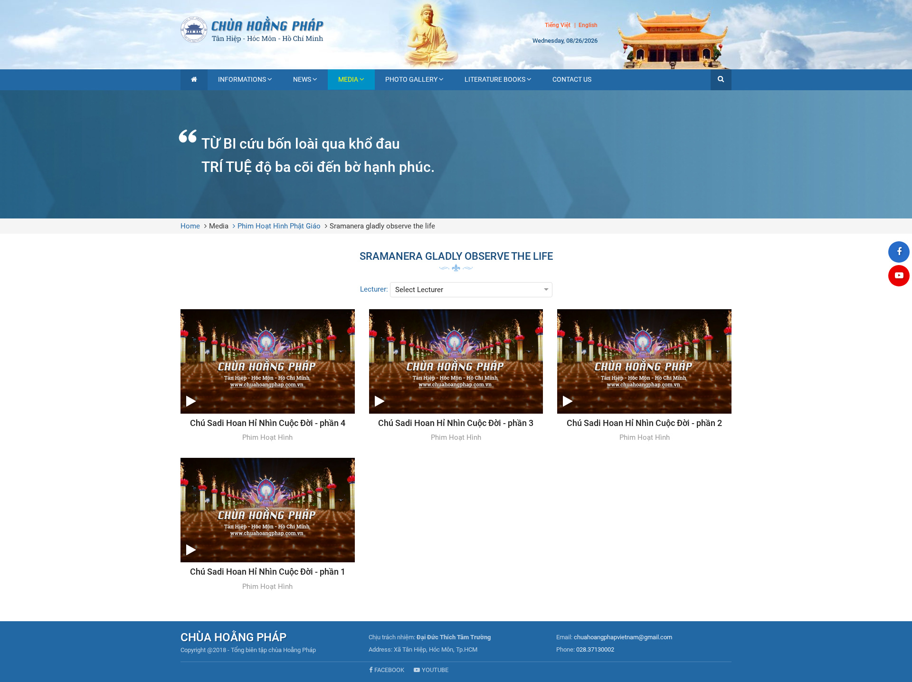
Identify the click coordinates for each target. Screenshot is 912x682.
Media (348, 79)
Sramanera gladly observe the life (382, 226)
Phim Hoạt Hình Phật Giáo (279, 226)
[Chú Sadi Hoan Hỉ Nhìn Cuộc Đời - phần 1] (267, 525)
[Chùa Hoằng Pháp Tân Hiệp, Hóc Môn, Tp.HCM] (456, 28)
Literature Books (495, 79)
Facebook (389, 669)
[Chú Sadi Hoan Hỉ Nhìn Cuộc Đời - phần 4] (267, 376)
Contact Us (571, 79)
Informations (242, 79)
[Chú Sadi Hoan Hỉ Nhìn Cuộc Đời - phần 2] (644, 376)
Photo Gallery (411, 79)
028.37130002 (595, 649)
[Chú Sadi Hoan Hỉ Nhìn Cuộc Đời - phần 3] (456, 376)
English (588, 25)
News (302, 79)
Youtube (435, 669)
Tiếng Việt (557, 25)
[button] (721, 79)
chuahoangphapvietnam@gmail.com (623, 637)
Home (190, 226)
